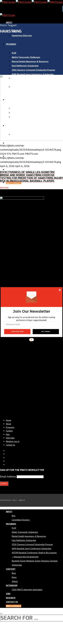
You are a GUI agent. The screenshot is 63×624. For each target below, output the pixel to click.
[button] (31, 311)
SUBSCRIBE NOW (17, 331)
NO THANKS (45, 331)
